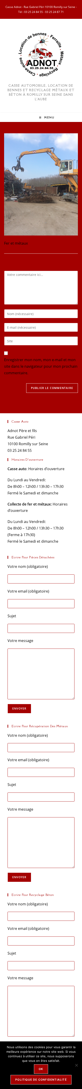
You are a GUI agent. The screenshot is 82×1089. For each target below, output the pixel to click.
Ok (41, 1069)
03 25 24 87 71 (54, 12)
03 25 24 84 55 (33, 12)
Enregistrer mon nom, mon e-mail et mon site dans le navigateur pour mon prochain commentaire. (40, 366)
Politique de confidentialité (41, 1079)
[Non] (76, 1065)
